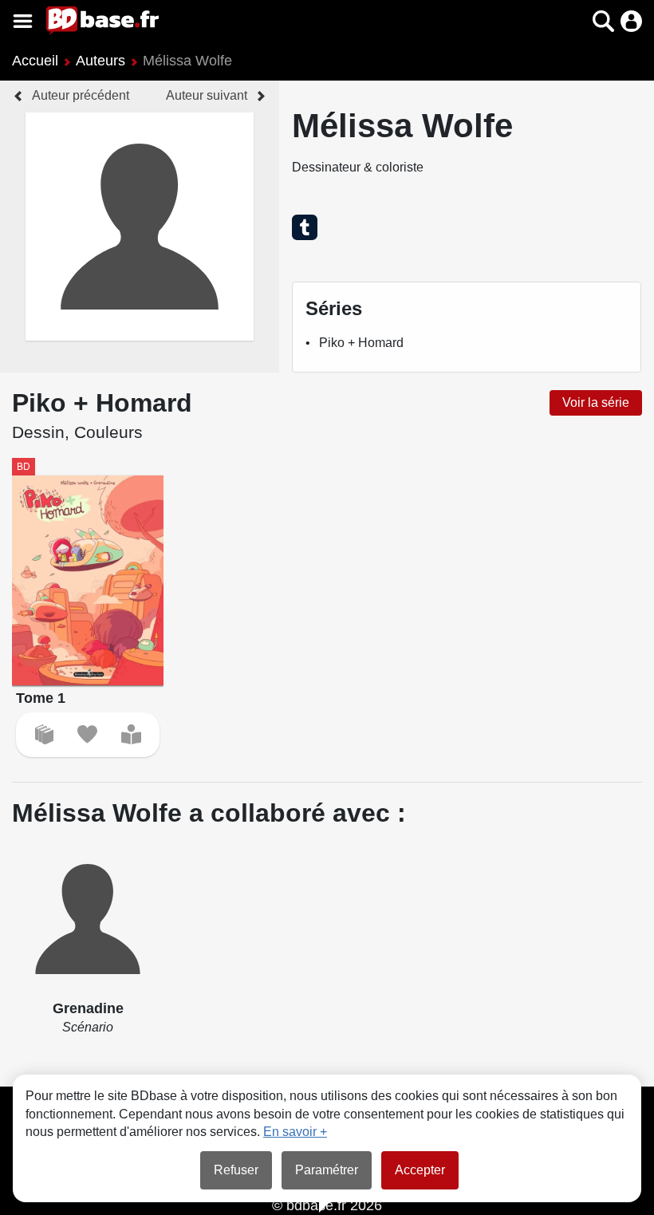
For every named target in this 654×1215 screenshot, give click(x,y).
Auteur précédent (80, 95)
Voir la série (595, 402)
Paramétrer (326, 1170)
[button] (575, 21)
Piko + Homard (361, 342)
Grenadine (88, 1008)
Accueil (35, 61)
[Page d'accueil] (102, 20)
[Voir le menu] (22, 21)
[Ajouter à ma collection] (44, 734)
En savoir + (295, 1131)
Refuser (236, 1170)
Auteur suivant (206, 95)
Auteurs (100, 61)
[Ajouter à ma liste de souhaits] (87, 734)
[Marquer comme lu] (131, 734)
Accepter (420, 1170)
